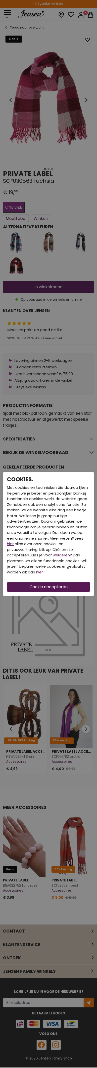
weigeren (61, 555)
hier (10, 543)
